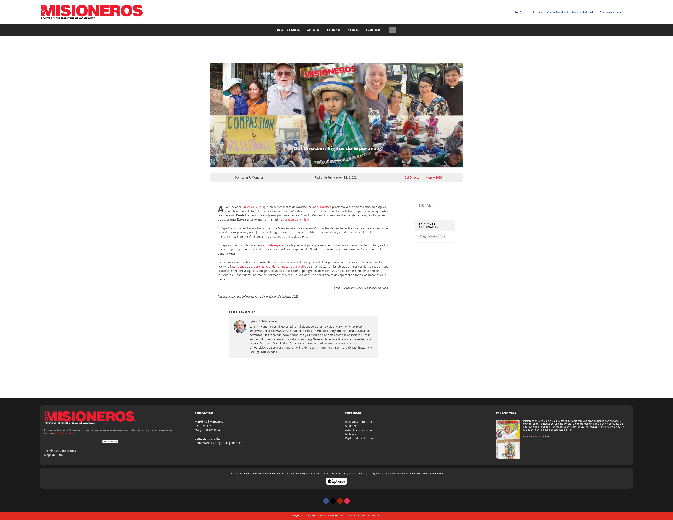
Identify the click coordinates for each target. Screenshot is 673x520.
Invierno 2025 (433, 177)
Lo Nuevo (293, 30)
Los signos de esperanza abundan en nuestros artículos (269, 266)
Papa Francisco (321, 207)
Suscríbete (373, 30)
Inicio (279, 30)
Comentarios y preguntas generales (218, 443)
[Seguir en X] (333, 501)
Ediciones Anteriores (359, 422)
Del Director (522, 12)
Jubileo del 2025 (252, 207)
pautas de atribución (63, 432)
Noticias (350, 434)
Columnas (334, 30)
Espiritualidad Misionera (361, 438)
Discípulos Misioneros (612, 12)
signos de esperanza (274, 245)
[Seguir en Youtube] (340, 501)
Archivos (538, 12)
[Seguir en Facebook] (326, 501)
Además (353, 30)
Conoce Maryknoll (557, 12)
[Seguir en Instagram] (347, 501)
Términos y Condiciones (60, 451)
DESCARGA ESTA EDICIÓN (536, 436)
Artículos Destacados (359, 430)
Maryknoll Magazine (584, 12)
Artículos (313, 30)
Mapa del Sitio (53, 455)
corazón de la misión (297, 219)
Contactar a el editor (208, 439)
